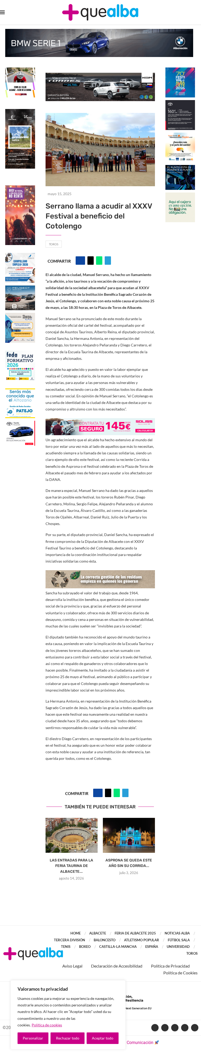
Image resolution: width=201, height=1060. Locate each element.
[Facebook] (155, 1027)
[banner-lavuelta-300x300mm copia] (20, 69)
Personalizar (33, 1038)
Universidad (178, 946)
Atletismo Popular (141, 940)
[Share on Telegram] (108, 260)
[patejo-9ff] (20, 390)
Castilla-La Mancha (118, 946)
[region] (68, 1014)
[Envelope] (194, 1027)
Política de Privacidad (170, 965)
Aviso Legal (72, 965)
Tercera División (69, 940)
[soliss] (100, 421)
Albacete (97, 933)
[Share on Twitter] (90, 260)
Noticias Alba (177, 933)
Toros (53, 244)
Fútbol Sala (179, 940)
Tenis (65, 946)
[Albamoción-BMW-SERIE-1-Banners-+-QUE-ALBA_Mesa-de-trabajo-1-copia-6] (99, 31)
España (151, 946)
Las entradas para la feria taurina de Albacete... (71, 866)
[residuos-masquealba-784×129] (100, 573)
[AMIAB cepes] (180, 135)
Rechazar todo (67, 1038)
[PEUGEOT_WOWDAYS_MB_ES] (20, 287)
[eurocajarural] (180, 195)
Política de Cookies (180, 972)
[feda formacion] (20, 353)
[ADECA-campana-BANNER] (20, 255)
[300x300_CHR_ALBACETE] (180, 102)
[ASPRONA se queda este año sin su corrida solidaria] (129, 835)
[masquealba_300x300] (20, 315)
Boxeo (85, 946)
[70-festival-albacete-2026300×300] (180, 69)
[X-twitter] (165, 1027)
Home (75, 933)
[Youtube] (174, 1027)
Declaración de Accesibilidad (116, 965)
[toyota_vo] (20, 424)
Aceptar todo (102, 1038)
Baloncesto (104, 940)
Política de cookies (47, 1025)
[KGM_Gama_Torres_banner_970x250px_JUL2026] (100, 75)
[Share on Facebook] (80, 260)
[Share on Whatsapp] (99, 260)
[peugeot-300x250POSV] (180, 167)
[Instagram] (184, 1027)
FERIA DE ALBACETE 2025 (135, 933)
